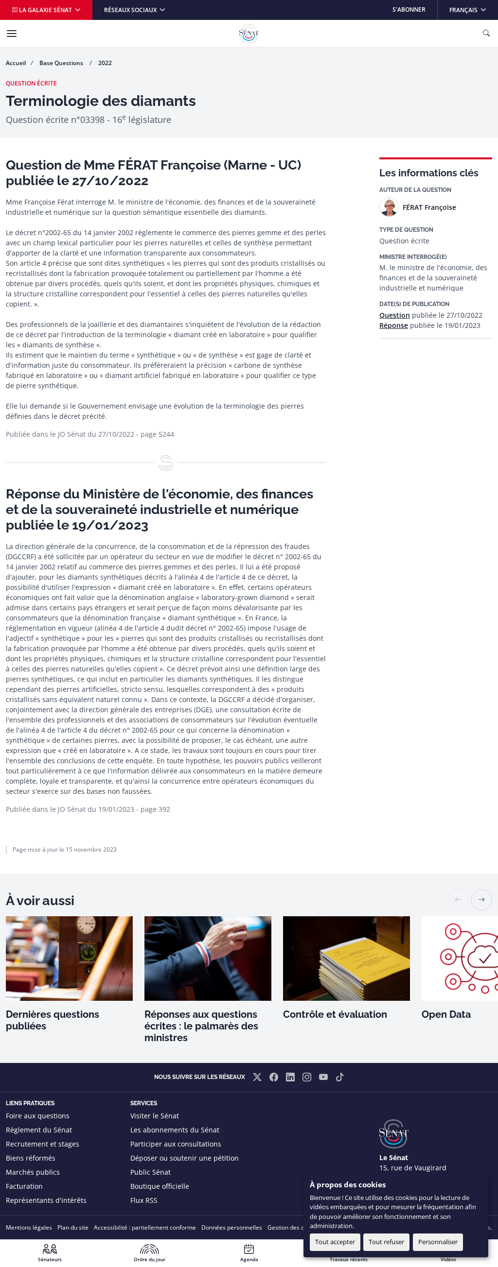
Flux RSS (144, 1200)
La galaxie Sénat (45, 10)
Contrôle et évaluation (335, 1014)
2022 (105, 63)
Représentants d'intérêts (46, 1200)
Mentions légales (29, 1227)
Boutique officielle (159, 1186)
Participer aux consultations (175, 1143)
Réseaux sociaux (131, 10)
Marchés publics (33, 1172)
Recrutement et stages (42, 1143)
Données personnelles (231, 1227)
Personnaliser (438, 1241)
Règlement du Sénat (39, 1129)
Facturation (24, 1186)
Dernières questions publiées (52, 1020)
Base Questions (62, 63)
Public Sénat (150, 1172)
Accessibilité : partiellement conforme (145, 1227)
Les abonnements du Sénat (174, 1129)
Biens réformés (30, 1158)
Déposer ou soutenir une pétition (184, 1158)
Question (394, 315)
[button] (481, 899)
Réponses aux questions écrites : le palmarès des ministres (201, 1026)
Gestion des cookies (294, 1227)
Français (473, 9)
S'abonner (409, 9)
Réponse (393, 325)
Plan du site (73, 1227)
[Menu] (11, 33)
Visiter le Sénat (154, 1115)
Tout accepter (335, 1241)
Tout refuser (386, 1241)
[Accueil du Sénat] (249, 33)
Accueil (16, 63)
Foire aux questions (38, 1115)
